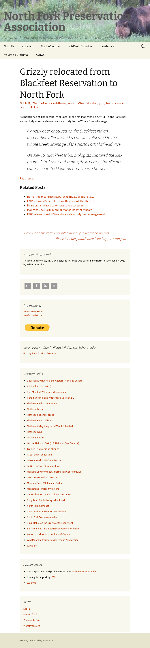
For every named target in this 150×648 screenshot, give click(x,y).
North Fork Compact (38, 505)
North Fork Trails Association (42, 517)
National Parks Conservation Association (49, 494)
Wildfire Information (80, 46)
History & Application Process (39, 353)
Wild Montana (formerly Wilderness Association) (53, 540)
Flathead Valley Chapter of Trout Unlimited (50, 426)
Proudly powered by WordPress (37, 640)
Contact (41, 54)
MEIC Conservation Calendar (42, 477)
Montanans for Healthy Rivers (43, 488)
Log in (26, 608)
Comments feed (32, 620)
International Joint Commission (44, 460)
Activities (27, 46)
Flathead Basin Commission (42, 403)
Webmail (31, 583)
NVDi (53, 577)
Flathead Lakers (35, 409)
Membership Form (32, 311)
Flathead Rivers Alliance (40, 420)
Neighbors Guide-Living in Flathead (46, 500)
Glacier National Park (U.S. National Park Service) (53, 443)
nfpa (35, 107)
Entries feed (30, 614)
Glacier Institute (35, 437)
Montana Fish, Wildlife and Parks (44, 483)
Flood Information (51, 46)
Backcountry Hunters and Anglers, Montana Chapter (55, 380)
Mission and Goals (32, 315)
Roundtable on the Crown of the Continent (50, 522)
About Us (9, 46)
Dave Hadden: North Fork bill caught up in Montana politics (64, 233)
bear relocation (88, 103)
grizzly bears (105, 103)
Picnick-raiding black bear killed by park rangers (93, 238)
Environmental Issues (54, 103)
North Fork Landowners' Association (46, 511)
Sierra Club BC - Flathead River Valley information (53, 528)
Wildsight (32, 545)
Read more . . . (28, 178)
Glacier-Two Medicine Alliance (43, 449)
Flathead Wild (34, 431)
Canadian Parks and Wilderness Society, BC (50, 397)
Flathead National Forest (40, 414)
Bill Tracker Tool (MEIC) (39, 386)
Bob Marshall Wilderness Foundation (47, 392)
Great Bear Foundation (39, 454)
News (71, 103)
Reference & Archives (16, 54)
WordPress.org (31, 625)
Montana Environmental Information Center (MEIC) (54, 471)
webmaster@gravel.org (85, 571)
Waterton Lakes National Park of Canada (48, 534)
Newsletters (107, 46)
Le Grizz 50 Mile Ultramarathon (43, 466)
